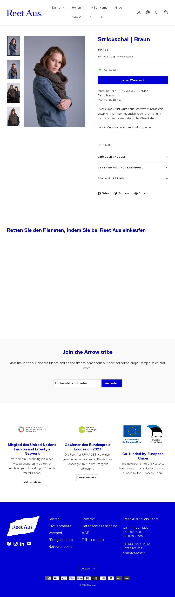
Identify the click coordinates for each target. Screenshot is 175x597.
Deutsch (85, 568)
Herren (77, 7)
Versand (55, 533)
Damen (57, 7)
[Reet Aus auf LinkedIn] (22, 543)
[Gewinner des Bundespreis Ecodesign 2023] (87, 429)
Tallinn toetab (93, 539)
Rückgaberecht (61, 539)
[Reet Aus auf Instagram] (16, 543)
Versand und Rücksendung (121, 167)
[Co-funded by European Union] (143, 434)
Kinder (118, 7)
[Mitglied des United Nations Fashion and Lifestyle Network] (32, 429)
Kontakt (88, 519)
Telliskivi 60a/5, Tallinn (136, 543)
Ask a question (111, 178)
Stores (54, 519)
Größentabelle (112, 157)
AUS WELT (80, 16)
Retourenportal (61, 546)
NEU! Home (99, 7)
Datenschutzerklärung (100, 526)
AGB (85, 533)
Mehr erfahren (32, 482)
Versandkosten (125, 56)
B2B (100, 16)
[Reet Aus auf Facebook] (9, 543)
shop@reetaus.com (134, 552)
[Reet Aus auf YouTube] (29, 543)
